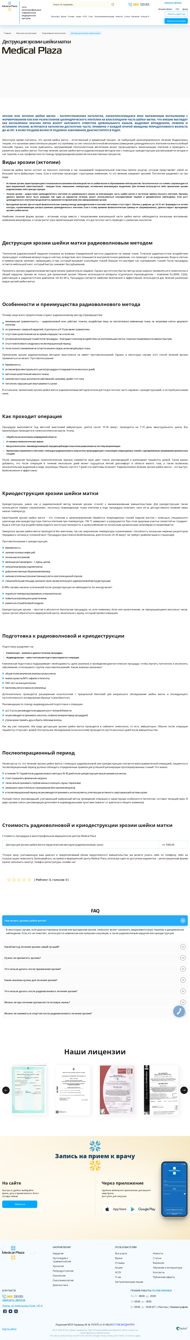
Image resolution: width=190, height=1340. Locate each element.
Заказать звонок (173, 2)
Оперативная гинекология (54, 33)
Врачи (63, 16)
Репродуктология (63, 1270)
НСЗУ (85, 16)
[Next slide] (184, 1090)
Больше (144, 16)
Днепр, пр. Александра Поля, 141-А (22, 1305)
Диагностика (60, 1285)
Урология (58, 1266)
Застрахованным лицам (104, 16)
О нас (90, 16)
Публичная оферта (164, 1277)
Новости (119, 16)
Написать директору (176, 14)
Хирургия (58, 1253)
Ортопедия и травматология (62, 1260)
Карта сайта (9, 1329)
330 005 (141, 4)
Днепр (185, 9)
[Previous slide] (6, 1090)
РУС (177, 9)
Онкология (59, 1275)
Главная (7, 33)
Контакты (158, 1272)
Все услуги (55, 16)
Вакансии (135, 16)
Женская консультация (26, 33)
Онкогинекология (63, 1280)
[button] (95, 920)
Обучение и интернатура (167, 1267)
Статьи (127, 16)
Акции (78, 16)
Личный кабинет (165, 9)
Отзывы (71, 16)
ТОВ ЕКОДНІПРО (125, 1324)
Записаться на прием (176, 21)
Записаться (20, 1204)
